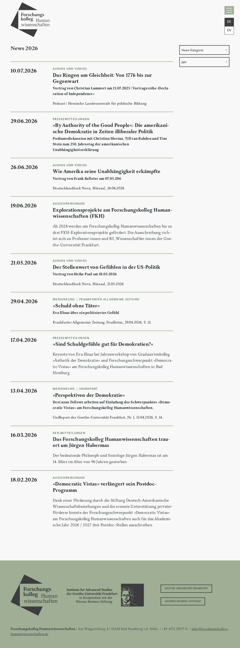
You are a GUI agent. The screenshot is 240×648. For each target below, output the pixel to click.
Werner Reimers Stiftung (183, 601)
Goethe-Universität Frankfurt (186, 588)
